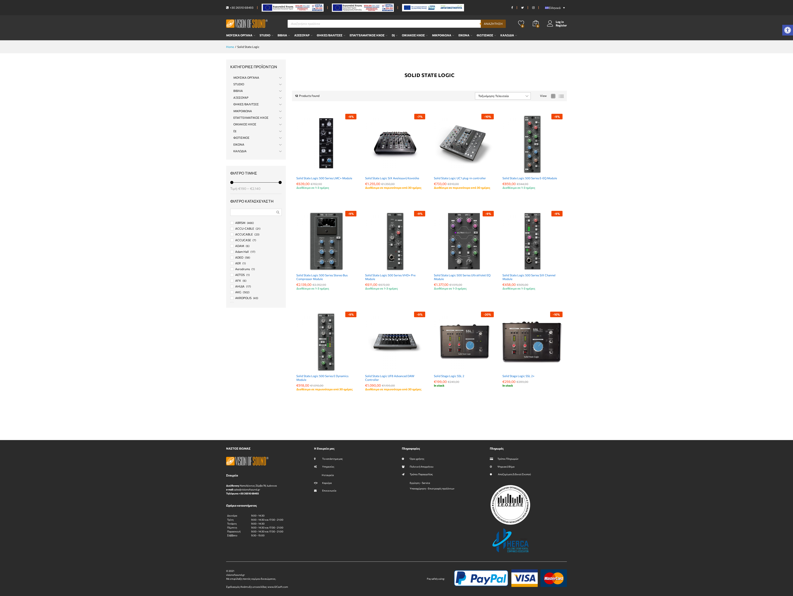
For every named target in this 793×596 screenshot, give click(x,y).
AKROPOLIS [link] (243, 298)
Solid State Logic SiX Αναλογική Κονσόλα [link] (392, 178)
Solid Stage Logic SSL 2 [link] (449, 376)
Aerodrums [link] (242, 269)
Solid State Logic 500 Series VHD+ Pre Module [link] (390, 277)
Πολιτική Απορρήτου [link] (421, 466)
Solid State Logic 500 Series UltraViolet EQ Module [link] (462, 277)
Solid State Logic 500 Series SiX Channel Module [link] (529, 277)
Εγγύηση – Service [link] (420, 482)
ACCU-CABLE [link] (244, 228)
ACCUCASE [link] (243, 240)
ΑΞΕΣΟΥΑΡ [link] (302, 35)
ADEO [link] (239, 257)
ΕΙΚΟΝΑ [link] (463, 35)
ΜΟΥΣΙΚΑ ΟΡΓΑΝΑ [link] (239, 35)
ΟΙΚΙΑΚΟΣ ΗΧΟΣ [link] (413, 35)
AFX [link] (238, 280)
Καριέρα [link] (327, 482)
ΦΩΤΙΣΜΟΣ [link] (485, 35)
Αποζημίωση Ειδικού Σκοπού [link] (514, 474)
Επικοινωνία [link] (329, 490)
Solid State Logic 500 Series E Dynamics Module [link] (322, 377)
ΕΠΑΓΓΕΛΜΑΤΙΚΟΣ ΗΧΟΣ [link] (367, 35)
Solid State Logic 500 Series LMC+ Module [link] (324, 178)
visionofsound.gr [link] (235, 574)
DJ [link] (393, 35)
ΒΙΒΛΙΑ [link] (282, 35)
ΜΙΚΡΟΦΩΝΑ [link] (441, 35)
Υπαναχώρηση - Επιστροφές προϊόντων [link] (432, 488)
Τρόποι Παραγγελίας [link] (421, 474)
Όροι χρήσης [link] (417, 458)
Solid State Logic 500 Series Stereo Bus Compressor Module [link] (322, 277)
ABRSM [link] (240, 222)
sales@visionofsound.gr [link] (247, 489)
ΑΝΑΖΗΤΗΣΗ (493, 23)
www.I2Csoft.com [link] (278, 586)
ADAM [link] (239, 246)
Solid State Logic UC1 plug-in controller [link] (460, 178)
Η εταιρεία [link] (328, 475)
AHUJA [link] (240, 286)
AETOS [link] (240, 275)
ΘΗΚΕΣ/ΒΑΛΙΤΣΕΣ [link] (329, 35)
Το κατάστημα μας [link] (332, 458)
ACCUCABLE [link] (244, 234)
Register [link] (561, 25)
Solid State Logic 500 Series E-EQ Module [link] (529, 178)
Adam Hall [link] (242, 251)
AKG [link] (238, 292)
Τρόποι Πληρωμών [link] (507, 458)
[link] (787, 30)
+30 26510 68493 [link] (241, 7)
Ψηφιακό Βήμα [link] (505, 466)
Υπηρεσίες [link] (328, 466)
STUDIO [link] (265, 35)
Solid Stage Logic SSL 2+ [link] (518, 376)
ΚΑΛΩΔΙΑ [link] (507, 35)
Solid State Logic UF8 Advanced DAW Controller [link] (389, 377)
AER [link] (238, 263)
